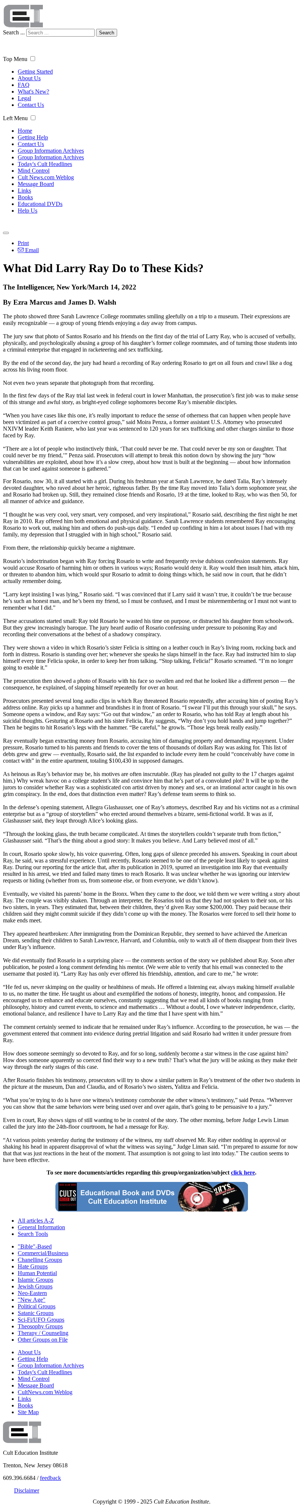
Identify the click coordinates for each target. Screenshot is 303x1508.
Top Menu (15, 59)
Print (23, 243)
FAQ (24, 85)
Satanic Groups (36, 1313)
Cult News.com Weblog (46, 177)
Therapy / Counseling (43, 1333)
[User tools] (6, 233)
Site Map (28, 1412)
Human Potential (37, 1273)
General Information (41, 1227)
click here (243, 1172)
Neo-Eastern (32, 1293)
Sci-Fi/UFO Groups (41, 1319)
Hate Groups (33, 1266)
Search (106, 32)
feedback (50, 1478)
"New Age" (31, 1300)
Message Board (36, 184)
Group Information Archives (51, 151)
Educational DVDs (40, 204)
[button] (32, 58)
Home (25, 131)
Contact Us (31, 105)
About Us (29, 78)
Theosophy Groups (40, 1326)
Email (31, 250)
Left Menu (15, 118)
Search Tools (33, 1234)
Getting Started (35, 71)
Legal (24, 98)
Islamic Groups (35, 1280)
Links (24, 190)
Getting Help (33, 137)
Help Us (27, 210)
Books (25, 197)
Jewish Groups (35, 1286)
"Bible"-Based (35, 1246)
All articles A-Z (36, 1220)
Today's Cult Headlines (45, 164)
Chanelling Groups (40, 1260)
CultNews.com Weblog (45, 1392)
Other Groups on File (43, 1339)
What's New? (33, 91)
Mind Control (34, 170)
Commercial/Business (43, 1253)
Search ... (14, 32)
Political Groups (36, 1306)
